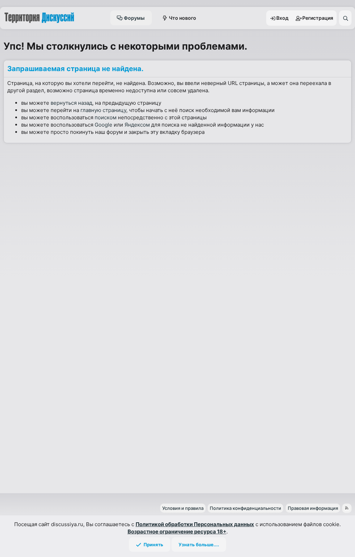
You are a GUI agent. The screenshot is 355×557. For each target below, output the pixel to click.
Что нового (182, 18)
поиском (105, 117)
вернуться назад (71, 103)
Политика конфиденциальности (245, 508)
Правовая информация (313, 508)
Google (103, 124)
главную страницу (103, 110)
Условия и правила (183, 508)
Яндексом (137, 124)
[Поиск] (345, 18)
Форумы (134, 18)
